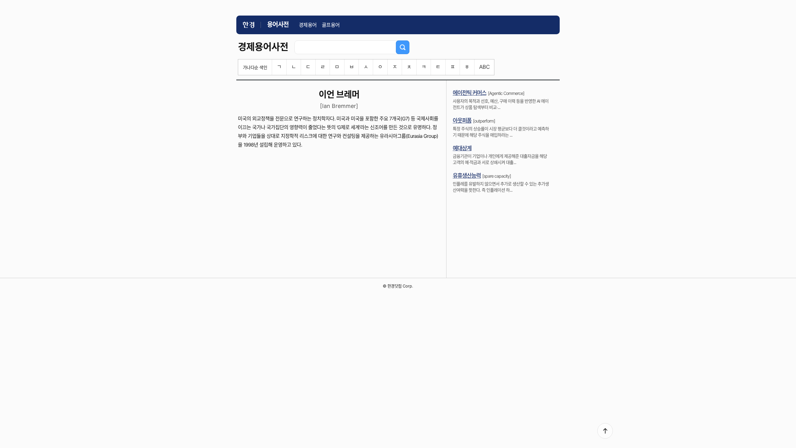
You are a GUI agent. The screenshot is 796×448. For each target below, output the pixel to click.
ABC (484, 67)
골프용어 (331, 25)
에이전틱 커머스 (469, 93)
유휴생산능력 (467, 175)
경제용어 (308, 25)
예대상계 (462, 148)
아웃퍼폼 (462, 120)
